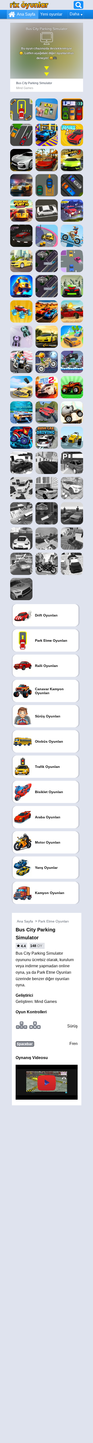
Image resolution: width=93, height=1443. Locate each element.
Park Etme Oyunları (53, 921)
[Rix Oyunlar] (29, 5)
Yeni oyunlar (51, 14)
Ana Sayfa (26, 14)
